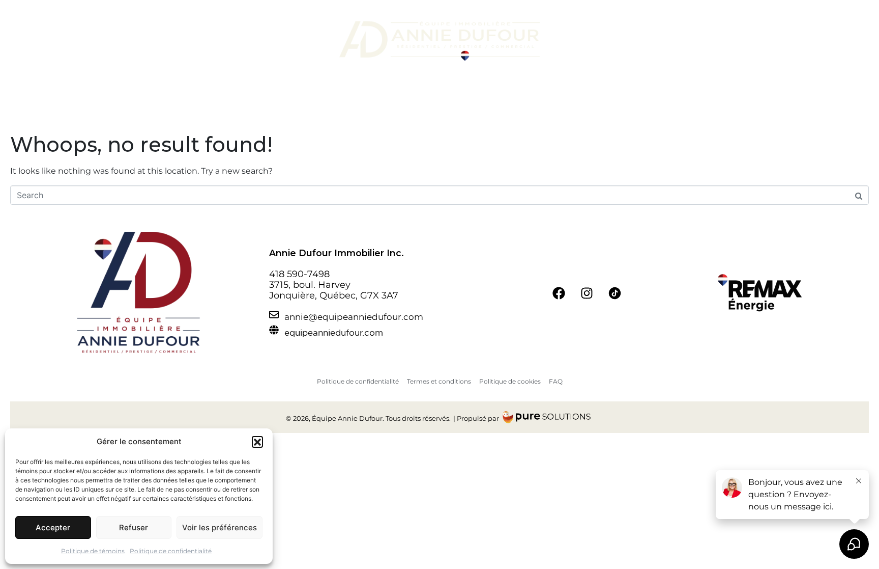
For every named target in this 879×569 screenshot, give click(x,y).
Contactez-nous (720, 41)
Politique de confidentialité (171, 551)
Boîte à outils (654, 41)
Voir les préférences (219, 527)
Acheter (568, 41)
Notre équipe (209, 41)
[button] (257, 442)
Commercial (607, 41)
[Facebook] (559, 293)
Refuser (133, 527)
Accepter (53, 527)
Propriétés (265, 41)
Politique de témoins (93, 551)
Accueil (170, 41)
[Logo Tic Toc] (615, 293)
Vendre (301, 41)
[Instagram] (587, 293)
